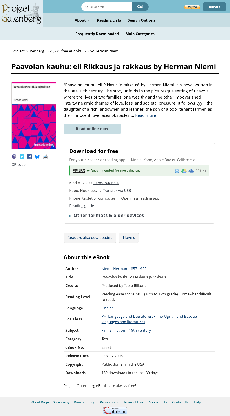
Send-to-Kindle (106, 182)
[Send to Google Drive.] (184, 170)
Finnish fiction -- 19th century (126, 330)
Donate (214, 6)
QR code (18, 164)
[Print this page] (45, 156)
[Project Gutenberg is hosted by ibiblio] (115, 413)
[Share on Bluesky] (37, 156)
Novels (129, 237)
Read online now (92, 128)
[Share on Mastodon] (14, 156)
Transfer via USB (117, 190)
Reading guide (81, 205)
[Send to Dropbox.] (177, 170)
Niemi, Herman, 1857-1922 (124, 268)
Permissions (109, 402)
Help (197, 402)
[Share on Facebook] (29, 156)
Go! (140, 7)
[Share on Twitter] (22, 156)
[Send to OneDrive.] (191, 170)
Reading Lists (109, 20)
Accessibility (157, 402)
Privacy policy (84, 402)
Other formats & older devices (108, 215)
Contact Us (180, 402)
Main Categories (140, 33)
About (82, 20)
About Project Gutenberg (50, 402)
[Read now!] (33, 147)
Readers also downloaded (90, 237)
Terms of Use (133, 402)
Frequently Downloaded (97, 33)
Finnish (108, 308)
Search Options (141, 20)
